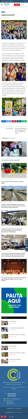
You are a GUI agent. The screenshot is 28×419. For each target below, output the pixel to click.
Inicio (2, 8)
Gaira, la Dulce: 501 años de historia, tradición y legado (12, 182)
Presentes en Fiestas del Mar (15, 359)
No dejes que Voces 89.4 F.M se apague (17, 334)
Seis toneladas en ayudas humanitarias (10, 160)
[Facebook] (26, 239)
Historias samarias (12, 321)
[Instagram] (26, 245)
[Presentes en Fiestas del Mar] (4, 361)
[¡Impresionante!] (14, 39)
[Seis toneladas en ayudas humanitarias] (14, 149)
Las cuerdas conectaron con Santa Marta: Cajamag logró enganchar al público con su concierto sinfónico (13, 279)
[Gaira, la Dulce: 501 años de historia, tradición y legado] (14, 170)
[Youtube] (26, 247)
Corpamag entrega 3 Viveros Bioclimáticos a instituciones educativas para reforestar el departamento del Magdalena (12, 230)
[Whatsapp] (26, 250)
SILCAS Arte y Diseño (18, 412)
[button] (23, 5)
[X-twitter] (26, 242)
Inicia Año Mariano (9, 128)
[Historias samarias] (4, 323)
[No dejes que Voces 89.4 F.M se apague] (4, 336)
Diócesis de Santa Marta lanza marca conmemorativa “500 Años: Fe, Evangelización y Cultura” (21, 131)
